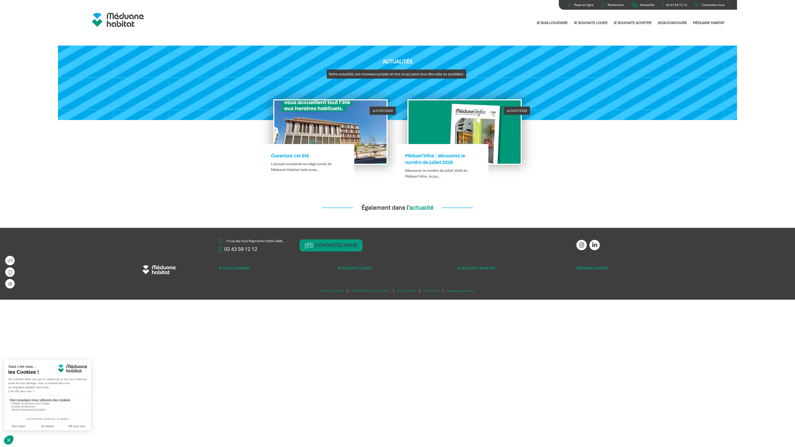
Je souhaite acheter (633, 23)
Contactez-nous (713, 5)
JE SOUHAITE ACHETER (476, 268)
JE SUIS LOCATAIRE (234, 268)
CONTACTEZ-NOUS (336, 245)
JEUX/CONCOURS (672, 23)
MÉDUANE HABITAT (592, 268)
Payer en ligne (583, 5)
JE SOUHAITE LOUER (354, 268)
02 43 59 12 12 (676, 5)
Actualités (647, 5)
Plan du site (431, 290)
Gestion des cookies (460, 291)
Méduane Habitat (709, 23)
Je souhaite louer (590, 23)
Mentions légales (332, 290)
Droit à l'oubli (406, 290)
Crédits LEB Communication (370, 290)
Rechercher (616, 5)
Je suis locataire (552, 23)
